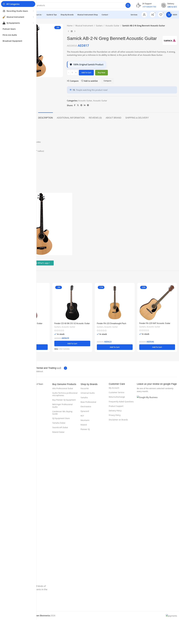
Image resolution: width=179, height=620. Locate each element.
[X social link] (78, 105)
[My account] (144, 14)
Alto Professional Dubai (62, 388)
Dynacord (85, 411)
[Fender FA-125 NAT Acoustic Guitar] (157, 303)
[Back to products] (71, 31)
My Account (114, 388)
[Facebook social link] (74, 105)
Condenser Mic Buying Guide (62, 412)
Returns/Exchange (117, 397)
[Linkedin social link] (84, 105)
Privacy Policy (115, 415)
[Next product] (74, 31)
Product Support (116, 406)
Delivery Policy (115, 410)
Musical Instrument (84, 25)
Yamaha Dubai (58, 423)
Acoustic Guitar (112, 25)
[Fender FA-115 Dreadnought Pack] (115, 303)
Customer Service (116, 392)
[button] (72, 343)
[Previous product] (68, 31)
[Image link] (156, 495)
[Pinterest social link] (81, 105)
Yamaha (84, 397)
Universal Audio (88, 393)
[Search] (128, 5)
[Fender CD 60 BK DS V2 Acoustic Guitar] (72, 303)
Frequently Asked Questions (121, 401)
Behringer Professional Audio (62, 405)
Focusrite (85, 388)
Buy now (101, 72)
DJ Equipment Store (61, 418)
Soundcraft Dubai (60, 427)
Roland (84, 424)
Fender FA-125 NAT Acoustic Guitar (154, 323)
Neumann (85, 420)
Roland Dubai (58, 432)
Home (69, 25)
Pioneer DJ (85, 429)
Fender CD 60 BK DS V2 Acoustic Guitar (72, 323)
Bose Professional (88, 402)
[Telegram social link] (88, 105)
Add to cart (86, 72)
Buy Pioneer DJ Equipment (64, 400)
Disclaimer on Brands (118, 419)
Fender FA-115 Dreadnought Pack (111, 323)
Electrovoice (86, 406)
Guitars (99, 25)
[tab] (45, 116)
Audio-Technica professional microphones (65, 394)
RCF (82, 415)
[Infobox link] (146, 5)
